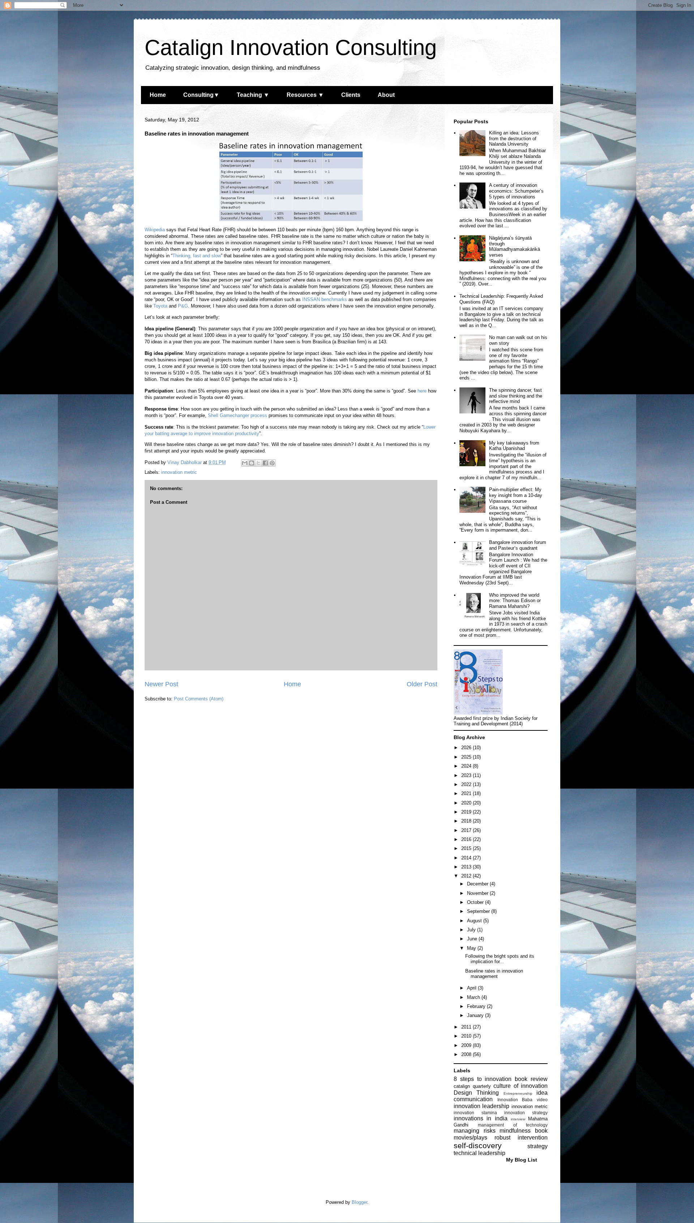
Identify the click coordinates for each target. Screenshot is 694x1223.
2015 (467, 848)
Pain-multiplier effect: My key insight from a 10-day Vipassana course (515, 495)
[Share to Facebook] (265, 463)
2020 (467, 803)
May (472, 948)
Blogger (359, 1202)
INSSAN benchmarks (324, 299)
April (472, 988)
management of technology (513, 1125)
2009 (467, 1045)
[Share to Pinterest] (272, 463)
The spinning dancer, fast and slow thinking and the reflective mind (515, 395)
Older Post (422, 684)
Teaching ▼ (253, 95)
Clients (350, 95)
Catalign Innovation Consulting (291, 47)
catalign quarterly (472, 1086)
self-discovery (478, 1145)
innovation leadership (481, 1106)
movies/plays (470, 1137)
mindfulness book (524, 1131)
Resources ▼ (305, 95)
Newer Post (161, 684)
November (478, 893)
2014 (467, 858)
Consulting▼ (201, 95)
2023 (467, 775)
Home (158, 95)
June (473, 938)
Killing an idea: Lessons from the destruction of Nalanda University (514, 138)
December (478, 884)
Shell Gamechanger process (237, 415)
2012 (467, 876)
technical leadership (479, 1153)
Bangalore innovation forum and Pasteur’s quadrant (517, 545)
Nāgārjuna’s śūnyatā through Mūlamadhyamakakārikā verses (514, 246)
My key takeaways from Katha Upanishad (514, 445)
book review (531, 1079)
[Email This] (244, 463)
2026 (467, 747)
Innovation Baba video (522, 1099)
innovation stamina (475, 1112)
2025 (467, 757)
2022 (467, 784)
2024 (467, 766)
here (422, 391)
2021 (467, 793)
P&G (183, 306)
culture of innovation (520, 1086)
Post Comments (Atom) (198, 698)
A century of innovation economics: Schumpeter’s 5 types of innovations (516, 191)
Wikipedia (155, 229)
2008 (467, 1054)
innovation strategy (526, 1112)
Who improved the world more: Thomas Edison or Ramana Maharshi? (515, 600)
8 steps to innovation (482, 1079)
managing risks (475, 1131)
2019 (467, 812)
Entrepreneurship (518, 1093)
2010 (467, 1036)
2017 (467, 830)
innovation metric (179, 472)
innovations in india (480, 1118)
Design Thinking (476, 1093)
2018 (467, 821)
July (472, 929)
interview (518, 1119)
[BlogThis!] (251, 463)
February (477, 1006)
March (474, 997)
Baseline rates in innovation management (494, 973)
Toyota (160, 306)
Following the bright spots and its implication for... (499, 959)
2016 (467, 839)
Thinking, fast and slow (196, 255)
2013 (467, 867)
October (476, 902)
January (476, 1015)
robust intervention (521, 1137)
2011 (467, 1027)
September (479, 911)
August (475, 920)
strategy (537, 1146)
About (386, 95)
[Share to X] (258, 463)
